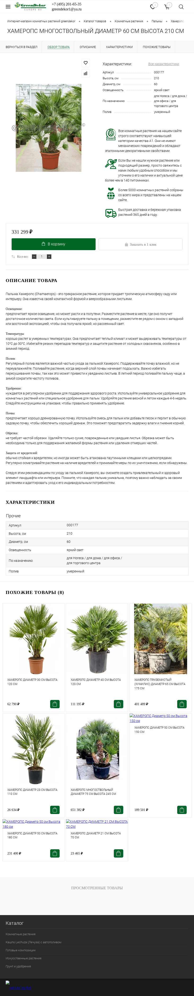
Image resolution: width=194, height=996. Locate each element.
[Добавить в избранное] (85, 63)
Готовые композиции (20, 950)
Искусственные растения (23, 958)
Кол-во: (22, 256)
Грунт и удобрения (18, 966)
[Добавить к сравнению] (85, 73)
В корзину (56, 244)
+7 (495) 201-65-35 (66, 4)
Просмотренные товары (97, 888)
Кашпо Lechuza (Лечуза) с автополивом (34, 942)
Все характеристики (163, 64)
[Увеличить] (48, 128)
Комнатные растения (20, 934)
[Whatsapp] (140, 6)
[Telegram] (127, 7)
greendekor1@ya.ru (67, 9)
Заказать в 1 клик (143, 244)
